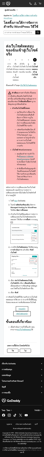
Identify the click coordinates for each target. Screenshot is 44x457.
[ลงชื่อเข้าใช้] (35, 3)
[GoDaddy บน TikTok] (15, 416)
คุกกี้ (36, 424)
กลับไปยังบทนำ (22, 314)
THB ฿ (36, 410)
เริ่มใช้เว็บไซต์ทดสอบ (28, 85)
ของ (15, 201)
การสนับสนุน (7, 369)
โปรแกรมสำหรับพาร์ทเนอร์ (12, 381)
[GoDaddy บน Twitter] (20, 416)
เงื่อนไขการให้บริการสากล (33, 450)
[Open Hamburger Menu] (3, 3)
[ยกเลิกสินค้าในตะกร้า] (40, 3)
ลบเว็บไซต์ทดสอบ (24, 329)
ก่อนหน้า (22, 309)
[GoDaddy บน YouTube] (26, 416)
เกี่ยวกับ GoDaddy (9, 363)
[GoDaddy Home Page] (11, 401)
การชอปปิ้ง (6, 393)
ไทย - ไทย (6, 410)
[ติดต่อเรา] (30, 3)
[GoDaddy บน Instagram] (9, 416)
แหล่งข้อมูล (6, 375)
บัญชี (4, 387)
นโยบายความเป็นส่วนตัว (23, 424)
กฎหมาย (9, 424)
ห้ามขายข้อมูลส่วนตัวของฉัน (22, 428)
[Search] (37, 32)
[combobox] (19, 32)
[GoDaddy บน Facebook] (3, 416)
